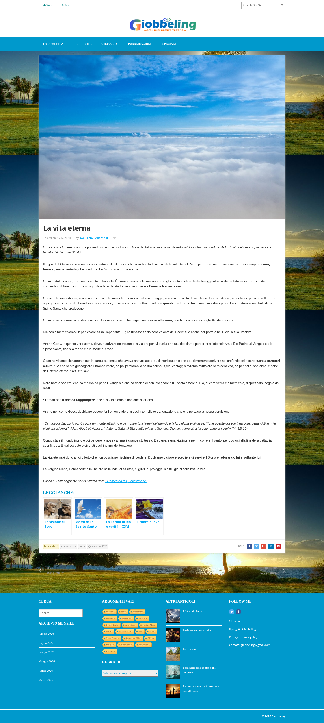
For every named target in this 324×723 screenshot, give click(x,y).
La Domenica (53, 44)
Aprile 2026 (46, 670)
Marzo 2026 (46, 680)
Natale (109, 631)
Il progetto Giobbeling (242, 629)
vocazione (110, 618)
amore (152, 631)
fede (82, 546)
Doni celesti (51, 546)
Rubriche (82, 44)
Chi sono (234, 621)
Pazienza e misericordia (197, 630)
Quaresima (126, 618)
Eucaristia (110, 651)
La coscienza (190, 649)
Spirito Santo (112, 625)
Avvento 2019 (125, 631)
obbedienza (138, 611)
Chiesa (151, 638)
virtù (123, 611)
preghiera (143, 618)
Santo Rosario (112, 638)
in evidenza (130, 625)
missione (110, 611)
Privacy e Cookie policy (244, 637)
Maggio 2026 (47, 661)
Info (64, 5)
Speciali (169, 44)
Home (49, 5)
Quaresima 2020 (97, 546)
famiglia (110, 644)
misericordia (126, 644)
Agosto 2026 (46, 633)
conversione (68, 546)
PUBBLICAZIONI (139, 44)
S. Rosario (109, 44)
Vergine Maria (149, 625)
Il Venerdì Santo (192, 611)
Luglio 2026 (46, 643)
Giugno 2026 (46, 652)
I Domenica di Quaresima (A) (126, 481)
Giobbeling (278, 716)
